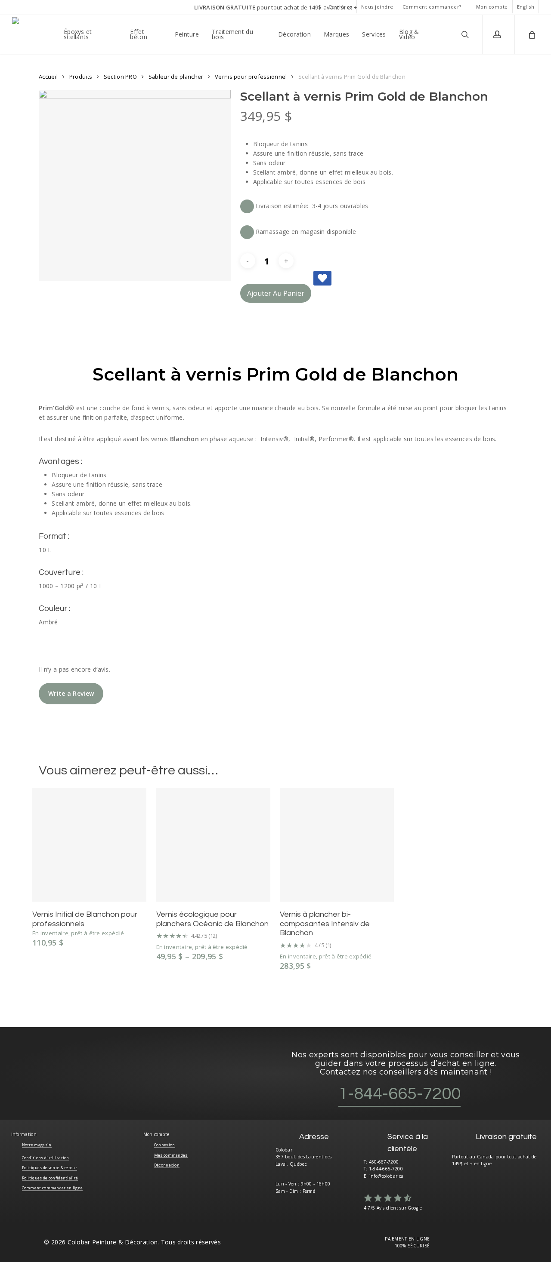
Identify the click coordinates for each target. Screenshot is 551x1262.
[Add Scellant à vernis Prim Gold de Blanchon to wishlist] (322, 278)
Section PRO (120, 76)
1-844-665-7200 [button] (399, 1093)
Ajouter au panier (275, 293)
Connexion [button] (164, 1145)
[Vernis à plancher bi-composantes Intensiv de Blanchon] (337, 845)
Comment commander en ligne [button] (52, 1188)
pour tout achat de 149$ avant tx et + (275, 7)
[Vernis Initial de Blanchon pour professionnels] (89, 845)
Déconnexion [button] (167, 1165)
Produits (80, 76)
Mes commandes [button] (171, 1155)
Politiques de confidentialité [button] (50, 1178)
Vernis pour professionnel (251, 76)
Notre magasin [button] (37, 1145)
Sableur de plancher (176, 76)
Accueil (48, 76)
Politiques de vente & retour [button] (49, 1167)
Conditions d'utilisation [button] (45, 1158)
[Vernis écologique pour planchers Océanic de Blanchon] (213, 845)
